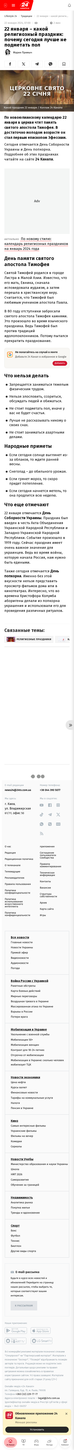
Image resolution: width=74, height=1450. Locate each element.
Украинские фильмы (24, 1131)
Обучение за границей (25, 1184)
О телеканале (12, 865)
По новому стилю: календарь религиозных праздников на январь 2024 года (36, 244)
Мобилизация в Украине (29, 1029)
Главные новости (22, 942)
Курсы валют (19, 1087)
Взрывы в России (21, 1011)
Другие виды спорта (23, 1251)
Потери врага (19, 1017)
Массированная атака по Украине (32, 1006)
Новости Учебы (22, 1159)
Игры (43, 915)
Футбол (15, 1235)
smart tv (16, 1341)
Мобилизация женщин (25, 1044)
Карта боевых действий (25, 991)
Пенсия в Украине (22, 1108)
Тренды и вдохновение (25, 1213)
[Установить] (37, 1422)
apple (42, 1331)
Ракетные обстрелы (23, 985)
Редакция (10, 853)
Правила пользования (18, 884)
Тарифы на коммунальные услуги (32, 1097)
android (16, 1331)
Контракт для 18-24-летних (27, 1050)
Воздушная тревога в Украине (30, 1001)
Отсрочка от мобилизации (27, 1055)
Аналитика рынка (22, 1202)
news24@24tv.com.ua (18, 790)
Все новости (20, 937)
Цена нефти (18, 1082)
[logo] (24, 5)
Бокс (14, 1230)
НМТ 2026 (16, 1174)
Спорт (15, 1225)
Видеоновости (20, 958)
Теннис (15, 1240)
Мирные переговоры (24, 996)
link (41, 805)
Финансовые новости (24, 1092)
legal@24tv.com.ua (49, 1398)
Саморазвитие (20, 1179)
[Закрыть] (66, 1414)
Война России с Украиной (29, 981)
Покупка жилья (20, 1207)
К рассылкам (24, 1305)
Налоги (15, 1103)
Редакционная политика (19, 859)
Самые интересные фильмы (28, 1125)
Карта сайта (47, 909)
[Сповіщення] (69, 5)
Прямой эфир (19, 952)
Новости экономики (25, 1077)
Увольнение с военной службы (30, 1034)
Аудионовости (19, 963)
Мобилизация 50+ (22, 1039)
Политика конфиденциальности (17, 891)
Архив (43, 903)
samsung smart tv (42, 1341)
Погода (15, 968)
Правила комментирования (50, 865)
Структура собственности (48, 895)
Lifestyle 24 (11, 16)
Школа (15, 1169)
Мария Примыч (22, 52)
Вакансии (45, 888)
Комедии (16, 1141)
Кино (14, 1121)
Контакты (45, 881)
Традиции (27, 16)
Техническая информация (47, 874)
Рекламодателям (14, 878)
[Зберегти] (63, 64)
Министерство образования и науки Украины (39, 1164)
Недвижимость (22, 1197)
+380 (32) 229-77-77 (27, 1394)
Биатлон (16, 1246)
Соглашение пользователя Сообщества (48, 855)
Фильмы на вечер (22, 1136)
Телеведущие (12, 871)
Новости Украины (22, 947)
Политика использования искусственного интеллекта (14, 903)
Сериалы (16, 1146)
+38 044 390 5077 (50, 790)
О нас (8, 846)
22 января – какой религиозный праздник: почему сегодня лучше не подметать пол (53, 16)
